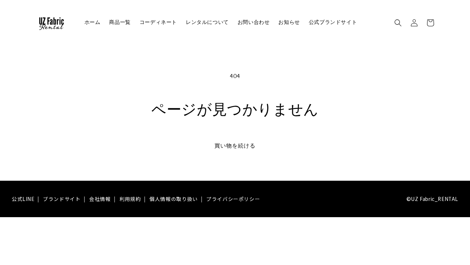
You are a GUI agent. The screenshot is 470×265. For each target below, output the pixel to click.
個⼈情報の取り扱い (173, 198)
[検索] (398, 23)
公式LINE (23, 198)
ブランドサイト (61, 198)
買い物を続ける (235, 146)
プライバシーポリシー (233, 198)
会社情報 (100, 198)
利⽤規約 (130, 198)
